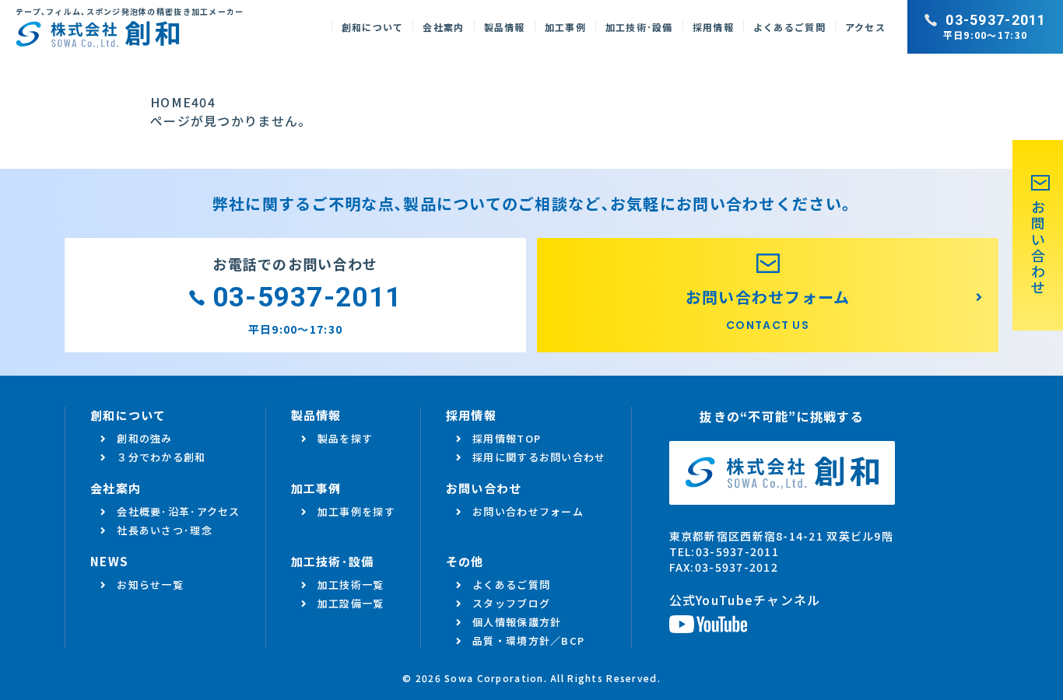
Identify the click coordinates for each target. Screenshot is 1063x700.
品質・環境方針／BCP (528, 640)
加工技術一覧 (350, 584)
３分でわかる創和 (161, 457)
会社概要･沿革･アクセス (178, 511)
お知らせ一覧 (150, 584)
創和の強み (144, 438)
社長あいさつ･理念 (164, 530)
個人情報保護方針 (516, 621)
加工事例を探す (356, 511)
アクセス (865, 26)
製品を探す (345, 438)
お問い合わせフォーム (528, 511)
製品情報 (504, 26)
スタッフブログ (511, 603)
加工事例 (565, 26)
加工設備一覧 (350, 603)
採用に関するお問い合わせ (538, 457)
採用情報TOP (506, 438)
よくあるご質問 (789, 26)
